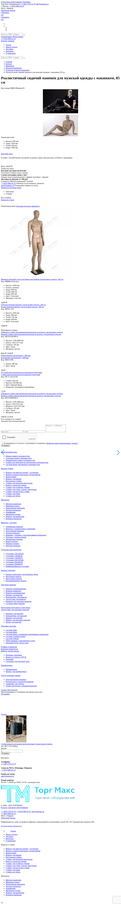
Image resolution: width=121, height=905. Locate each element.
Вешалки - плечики (9, 523)
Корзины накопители (9, 649)
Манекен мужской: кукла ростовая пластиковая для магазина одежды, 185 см (32, 279)
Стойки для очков (13, 494)
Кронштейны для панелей (16, 616)
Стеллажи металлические (11, 550)
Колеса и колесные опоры (16, 485)
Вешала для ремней (13, 479)
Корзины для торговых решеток (18, 601)
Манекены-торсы (13, 506)
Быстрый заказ (7, 154)
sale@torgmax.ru (42, 4)
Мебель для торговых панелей (18, 620)
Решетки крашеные (13, 591)
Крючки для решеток (14, 595)
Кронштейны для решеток (16, 597)
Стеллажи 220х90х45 (14, 564)
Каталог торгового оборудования (14, 808)
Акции (8, 45)
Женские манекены (13, 504)
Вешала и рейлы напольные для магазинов (23, 475)
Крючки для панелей (14, 618)
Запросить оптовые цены (11, 188)
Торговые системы (8, 626)
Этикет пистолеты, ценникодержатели (21, 686)
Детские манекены (13, 510)
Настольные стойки (14, 481)
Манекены (10, 66)
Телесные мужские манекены (17, 70)
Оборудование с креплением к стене (20, 641)
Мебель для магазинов (10, 651)
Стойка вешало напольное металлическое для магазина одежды (26, 744)
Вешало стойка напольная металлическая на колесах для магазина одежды (31, 334)
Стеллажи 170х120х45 (15, 554)
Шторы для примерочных (16, 672)
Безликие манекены (14, 519)
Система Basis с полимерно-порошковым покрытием (27, 634)
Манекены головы (13, 514)
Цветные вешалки (13, 546)
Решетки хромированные (16, 589)
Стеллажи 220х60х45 (14, 562)
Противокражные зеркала (16, 581)
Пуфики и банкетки (9, 647)
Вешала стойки (7, 469)
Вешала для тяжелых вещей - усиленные (22, 473)
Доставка (9, 49)
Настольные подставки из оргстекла (15, 608)
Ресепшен (10, 659)
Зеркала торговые (8, 570)
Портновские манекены (15, 508)
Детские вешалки (13, 533)
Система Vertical (12, 639)
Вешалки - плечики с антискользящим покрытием (26, 535)
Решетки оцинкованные (15, 593)
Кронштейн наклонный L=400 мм (14, 358)
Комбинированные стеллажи (17, 566)
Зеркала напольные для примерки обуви (22, 574)
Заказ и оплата (11, 47)
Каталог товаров (7, 41)
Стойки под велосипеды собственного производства (27, 462)
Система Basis (11, 632)
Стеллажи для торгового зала (17, 661)
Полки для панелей (13, 622)
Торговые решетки (8, 585)
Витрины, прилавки (14, 655)
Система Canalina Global (15, 636)
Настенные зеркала (13, 577)
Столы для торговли (9, 690)
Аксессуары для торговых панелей (15, 610)
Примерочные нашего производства (20, 460)
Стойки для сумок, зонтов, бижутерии (21, 489)
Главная (9, 62)
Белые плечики (12, 541)
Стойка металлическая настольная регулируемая (20, 375)
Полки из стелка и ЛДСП (16, 657)
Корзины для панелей (14, 614)
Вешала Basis (11, 477)
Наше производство (9, 452)
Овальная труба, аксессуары (17, 643)
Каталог (9, 64)
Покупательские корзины (16, 680)
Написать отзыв (7, 200)
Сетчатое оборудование (15, 604)
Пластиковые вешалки (15, 531)
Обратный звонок (8, 10)
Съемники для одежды (15, 684)
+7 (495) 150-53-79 (28, 4)
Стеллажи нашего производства (19, 458)
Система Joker (11, 630)
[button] (118, 91)
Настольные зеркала (14, 579)
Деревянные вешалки (14, 527)
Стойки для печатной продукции (19, 483)
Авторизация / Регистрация (12, 37)
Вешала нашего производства (18, 456)
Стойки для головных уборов (18, 487)
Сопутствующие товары (10, 676)
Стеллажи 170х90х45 (14, 558)
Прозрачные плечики (14, 539)
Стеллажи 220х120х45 (15, 560)
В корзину (5, 753)
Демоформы (10, 512)
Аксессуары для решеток (16, 599)
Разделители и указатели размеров (19, 682)
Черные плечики (12, 544)
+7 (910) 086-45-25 (16, 6)
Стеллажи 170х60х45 (14, 556)
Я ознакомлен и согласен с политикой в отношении (41, 443)
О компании (11, 53)
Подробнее (5, 694)
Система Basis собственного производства (23, 465)
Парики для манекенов (15, 517)
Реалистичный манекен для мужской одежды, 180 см (22, 307)
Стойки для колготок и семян (17, 492)
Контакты (10, 51)
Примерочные (6, 665)
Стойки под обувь (13, 496)
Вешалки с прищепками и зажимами (20, 529)
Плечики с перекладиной (16, 537)
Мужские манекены (14, 68)
